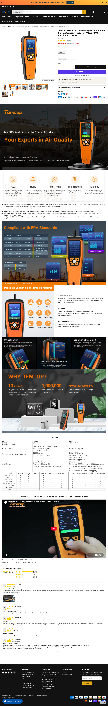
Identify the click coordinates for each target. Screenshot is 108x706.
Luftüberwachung (10, 26)
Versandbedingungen (42, 695)
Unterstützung (64, 16)
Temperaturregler (49, 16)
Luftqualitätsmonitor (21, 16)
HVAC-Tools (36, 16)
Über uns (75, 16)
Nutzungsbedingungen (7, 695)
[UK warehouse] (62, 60)
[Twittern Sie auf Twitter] (62, 94)
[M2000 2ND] (62, 54)
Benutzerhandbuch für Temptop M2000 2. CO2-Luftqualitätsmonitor (19, 559)
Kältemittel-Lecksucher (27, 674)
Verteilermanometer (27, 681)
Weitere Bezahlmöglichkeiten (82, 75)
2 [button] (53, 652)
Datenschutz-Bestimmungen (20, 695)
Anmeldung (87, 683)
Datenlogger (6, 16)
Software (64, 672)
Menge (59, 63)
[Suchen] (84, 12)
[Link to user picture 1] (9, 598)
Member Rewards (7, 21)
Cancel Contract (21, 21)
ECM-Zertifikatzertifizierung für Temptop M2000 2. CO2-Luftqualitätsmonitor (21, 562)
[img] (11, 584)
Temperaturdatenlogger (28, 672)
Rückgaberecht (32, 695)
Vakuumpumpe (26, 678)
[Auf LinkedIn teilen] (64, 94)
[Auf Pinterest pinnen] (67, 94)
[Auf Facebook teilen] (59, 94)
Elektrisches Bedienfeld (28, 685)
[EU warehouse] (71, 60)
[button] (62, 40)
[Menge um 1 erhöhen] (72, 67)
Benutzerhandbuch (67, 674)
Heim (3, 26)
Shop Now (66, 2)
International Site (87, 16)
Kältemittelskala (26, 676)
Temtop (62, 38)
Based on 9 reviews (8, 572)
